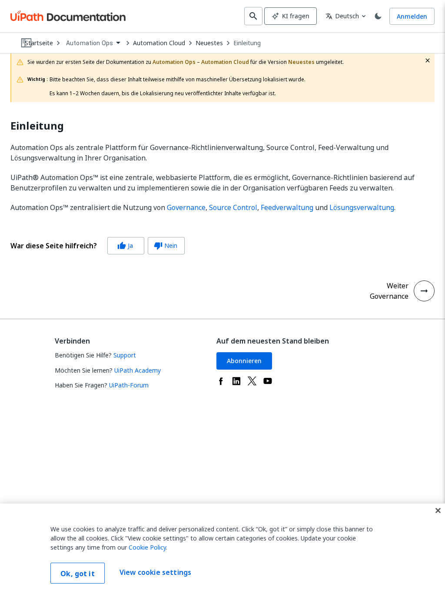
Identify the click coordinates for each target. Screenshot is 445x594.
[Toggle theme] (378, 16)
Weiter (397, 285)
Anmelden (412, 16)
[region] (222, 549)
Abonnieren (244, 360)
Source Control (233, 207)
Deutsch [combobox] (342, 15)
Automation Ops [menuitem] (89, 43)
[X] (252, 381)
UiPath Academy (137, 370)
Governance (186, 207)
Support (124, 355)
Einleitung (247, 43)
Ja (125, 245)
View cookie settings (155, 572)
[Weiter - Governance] (424, 290)
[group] (97, 245)
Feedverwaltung (287, 207)
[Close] (438, 510)
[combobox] (93, 43)
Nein (165, 245)
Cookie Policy (147, 547)
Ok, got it (77, 573)
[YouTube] (267, 381)
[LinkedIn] (236, 381)
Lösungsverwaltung (361, 207)
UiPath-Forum (129, 385)
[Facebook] (220, 381)
